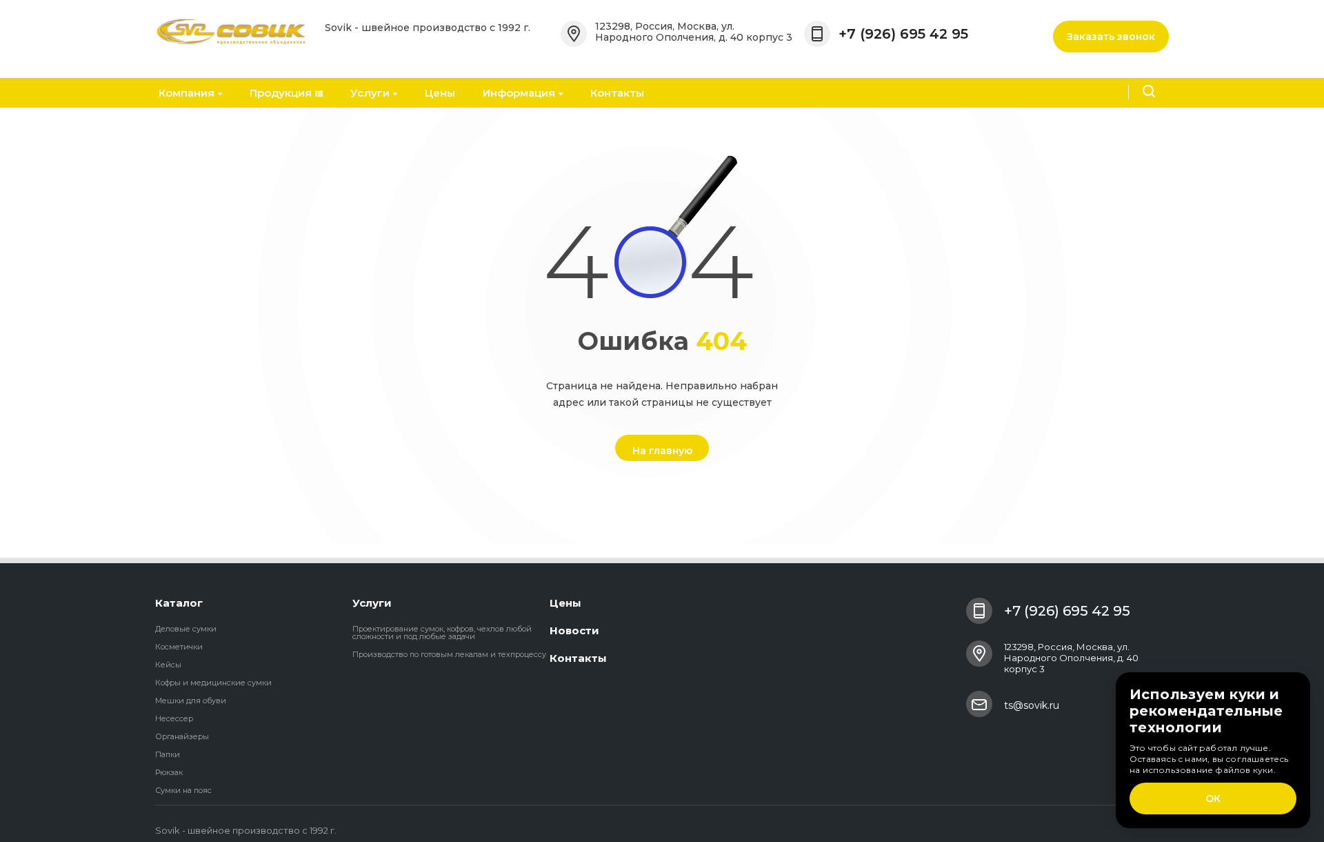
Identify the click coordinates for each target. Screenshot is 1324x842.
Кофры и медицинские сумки (213, 682)
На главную (662, 450)
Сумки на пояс (183, 790)
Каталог (179, 602)
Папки (167, 754)
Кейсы (168, 664)
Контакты (617, 92)
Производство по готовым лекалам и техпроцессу (449, 654)
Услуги (370, 92)
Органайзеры (182, 736)
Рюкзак (169, 772)
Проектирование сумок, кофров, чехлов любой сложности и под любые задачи (442, 632)
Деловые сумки (186, 629)
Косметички (179, 647)
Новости (574, 630)
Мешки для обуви (190, 700)
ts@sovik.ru (1031, 705)
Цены (440, 92)
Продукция (281, 92)
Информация (519, 92)
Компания (186, 92)
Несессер (174, 718)
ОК (1213, 798)
